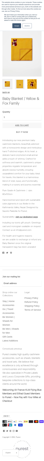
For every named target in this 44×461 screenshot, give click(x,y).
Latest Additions (10, 340)
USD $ (5, 416)
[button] (11, 453)
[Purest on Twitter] (7, 431)
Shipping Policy (31, 306)
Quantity (6, 112)
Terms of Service (32, 310)
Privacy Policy (31, 298)
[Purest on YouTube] (17, 431)
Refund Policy (31, 302)
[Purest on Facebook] (4, 431)
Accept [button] (16, 26)
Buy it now (22, 132)
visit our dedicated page (27, 217)
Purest (18, 437)
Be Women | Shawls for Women (8, 321)
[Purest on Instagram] (14, 431)
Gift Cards (7, 337)
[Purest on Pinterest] (10, 431)
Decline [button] (27, 26)
